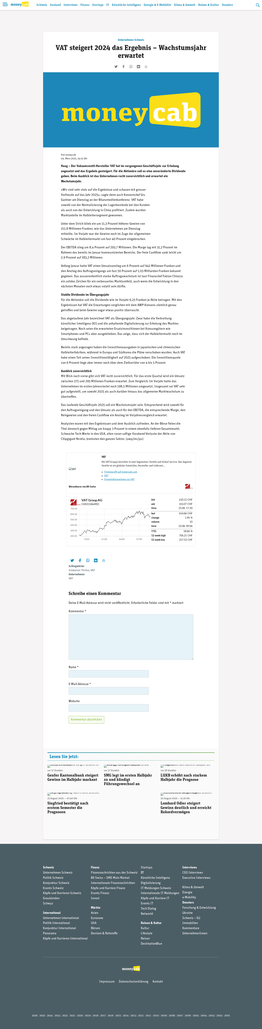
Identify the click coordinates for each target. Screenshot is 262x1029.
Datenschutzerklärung (133, 981)
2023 (57, 1015)
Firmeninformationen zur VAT (119, 479)
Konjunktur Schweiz (56, 883)
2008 (172, 1015)
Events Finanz (100, 893)
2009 (164, 1015)
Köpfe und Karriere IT (155, 898)
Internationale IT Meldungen (160, 893)
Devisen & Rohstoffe (104, 933)
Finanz (84, 5)
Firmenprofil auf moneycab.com (120, 472)
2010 (156, 1015)
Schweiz (42, 5)
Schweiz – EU (191, 918)
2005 (196, 1015)
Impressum (107, 981)
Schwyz (48, 903)
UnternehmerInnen (194, 933)
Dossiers (227, 5)
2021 (72, 1015)
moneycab (70, 155)
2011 (148, 1015)
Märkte (95, 908)
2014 (126, 1015)
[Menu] (5, 5)
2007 (180, 1015)
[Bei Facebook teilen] (123, 66)
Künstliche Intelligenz (126, 5)
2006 (188, 1015)
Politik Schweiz (53, 878)
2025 (42, 1015)
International (52, 913)
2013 (133, 1015)
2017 (103, 1015)
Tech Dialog (148, 908)
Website (74, 701)
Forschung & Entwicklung (199, 908)
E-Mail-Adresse (80, 684)
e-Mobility (189, 897)
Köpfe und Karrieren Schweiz (62, 893)
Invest (95, 898)
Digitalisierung (151, 883)
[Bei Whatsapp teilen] (131, 66)
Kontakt (158, 981)
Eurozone (97, 918)
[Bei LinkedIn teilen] (138, 66)
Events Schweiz (53, 888)
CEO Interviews (192, 872)
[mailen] (146, 66)
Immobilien (190, 923)
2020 (80, 1015)
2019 (88, 1015)
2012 (140, 1015)
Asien (94, 913)
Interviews (71, 5)
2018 (95, 1015)
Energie (187, 892)
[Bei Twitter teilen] (116, 66)
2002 (219, 1015)
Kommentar (77, 611)
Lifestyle (146, 933)
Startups (97, 5)
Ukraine (187, 913)
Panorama (49, 933)
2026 (34, 1015)
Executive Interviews (196, 878)
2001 (227, 1015)
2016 (110, 1015)
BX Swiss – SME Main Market (110, 878)
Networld (147, 914)
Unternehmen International (61, 918)
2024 (50, 1015)
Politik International (56, 923)
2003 (211, 1015)
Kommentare (190, 928)
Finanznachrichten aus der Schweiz (114, 872)
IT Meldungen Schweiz (156, 888)
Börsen (95, 928)
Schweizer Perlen (79, 570)
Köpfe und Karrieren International (65, 938)
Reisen (145, 938)
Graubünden (51, 898)
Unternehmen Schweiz (131, 40)
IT (107, 5)
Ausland (55, 5)
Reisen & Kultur (208, 5)
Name (74, 667)
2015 (118, 1015)
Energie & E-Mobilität (157, 5)
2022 (65, 1015)
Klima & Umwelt (184, 5)
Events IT (147, 903)
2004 (204, 1015)
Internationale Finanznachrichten (113, 883)
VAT (106, 475)
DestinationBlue (151, 944)
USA (93, 923)
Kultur (145, 928)
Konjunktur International (59, 928)
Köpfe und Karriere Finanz (108, 888)
